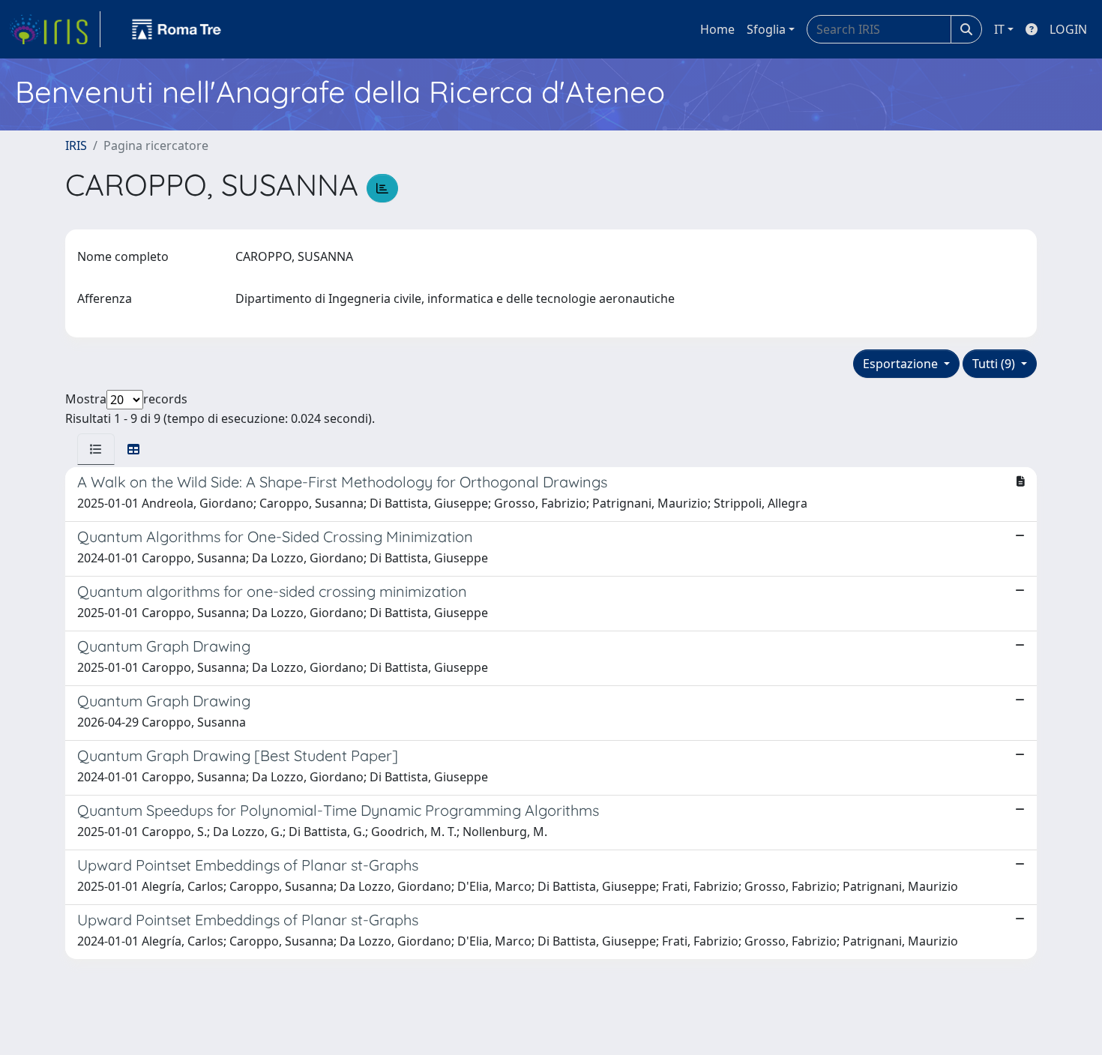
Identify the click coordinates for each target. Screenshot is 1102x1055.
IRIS (76, 145)
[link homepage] (54, 29)
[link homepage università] (176, 29)
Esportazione (902, 363)
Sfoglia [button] (766, 29)
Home (717, 29)
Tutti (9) (995, 363)
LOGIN (1068, 29)
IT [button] (999, 29)
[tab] (96, 449)
